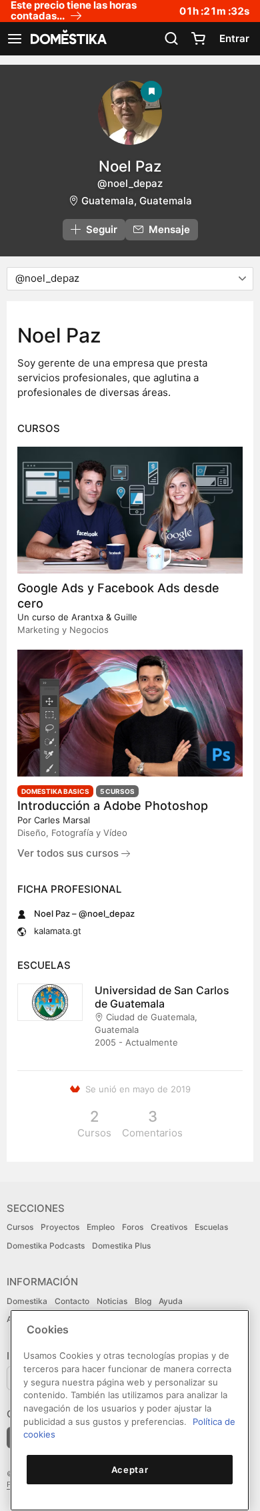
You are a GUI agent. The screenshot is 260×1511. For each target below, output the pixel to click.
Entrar (234, 38)
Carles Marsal (62, 820)
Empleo (101, 1227)
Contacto (72, 1301)
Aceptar (130, 1469)
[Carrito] (198, 38)
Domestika (27, 1301)
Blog (143, 1301)
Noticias (112, 1301)
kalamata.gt (57, 930)
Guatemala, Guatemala (136, 200)
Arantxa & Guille (104, 617)
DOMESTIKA (67, 38)
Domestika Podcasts (46, 1246)
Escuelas (211, 1227)
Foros (132, 1227)
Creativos (169, 1227)
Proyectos (60, 1227)
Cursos (20, 1227)
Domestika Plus (121, 1246)
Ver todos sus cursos (69, 853)
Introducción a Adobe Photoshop (112, 806)
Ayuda (171, 1301)
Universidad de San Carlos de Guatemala (162, 997)
